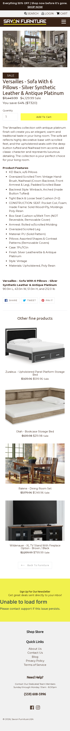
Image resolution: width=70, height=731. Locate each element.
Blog (35, 656)
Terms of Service (35, 664)
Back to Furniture (38, 565)
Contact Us (35, 652)
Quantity (8, 110)
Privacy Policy (35, 660)
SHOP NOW (35, 7)
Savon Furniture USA (23, 719)
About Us (35, 648)
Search (33, 13)
